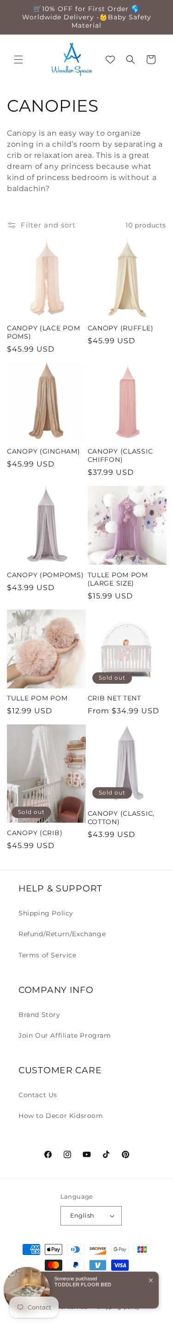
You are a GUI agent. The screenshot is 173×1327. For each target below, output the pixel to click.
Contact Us (37, 1095)
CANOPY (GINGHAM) (43, 451)
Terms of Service (47, 955)
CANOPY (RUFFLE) (121, 328)
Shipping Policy (45, 913)
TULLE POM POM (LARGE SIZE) (118, 579)
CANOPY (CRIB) (34, 833)
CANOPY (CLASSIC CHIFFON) (120, 455)
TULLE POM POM (37, 698)
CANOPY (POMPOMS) (45, 575)
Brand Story (39, 1014)
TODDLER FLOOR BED (82, 1284)
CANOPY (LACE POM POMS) (43, 332)
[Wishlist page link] (110, 59)
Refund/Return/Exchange (62, 934)
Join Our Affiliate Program (64, 1035)
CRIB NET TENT (114, 698)
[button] (18, 59)
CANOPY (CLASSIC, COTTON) (121, 817)
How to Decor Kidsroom (60, 1116)
